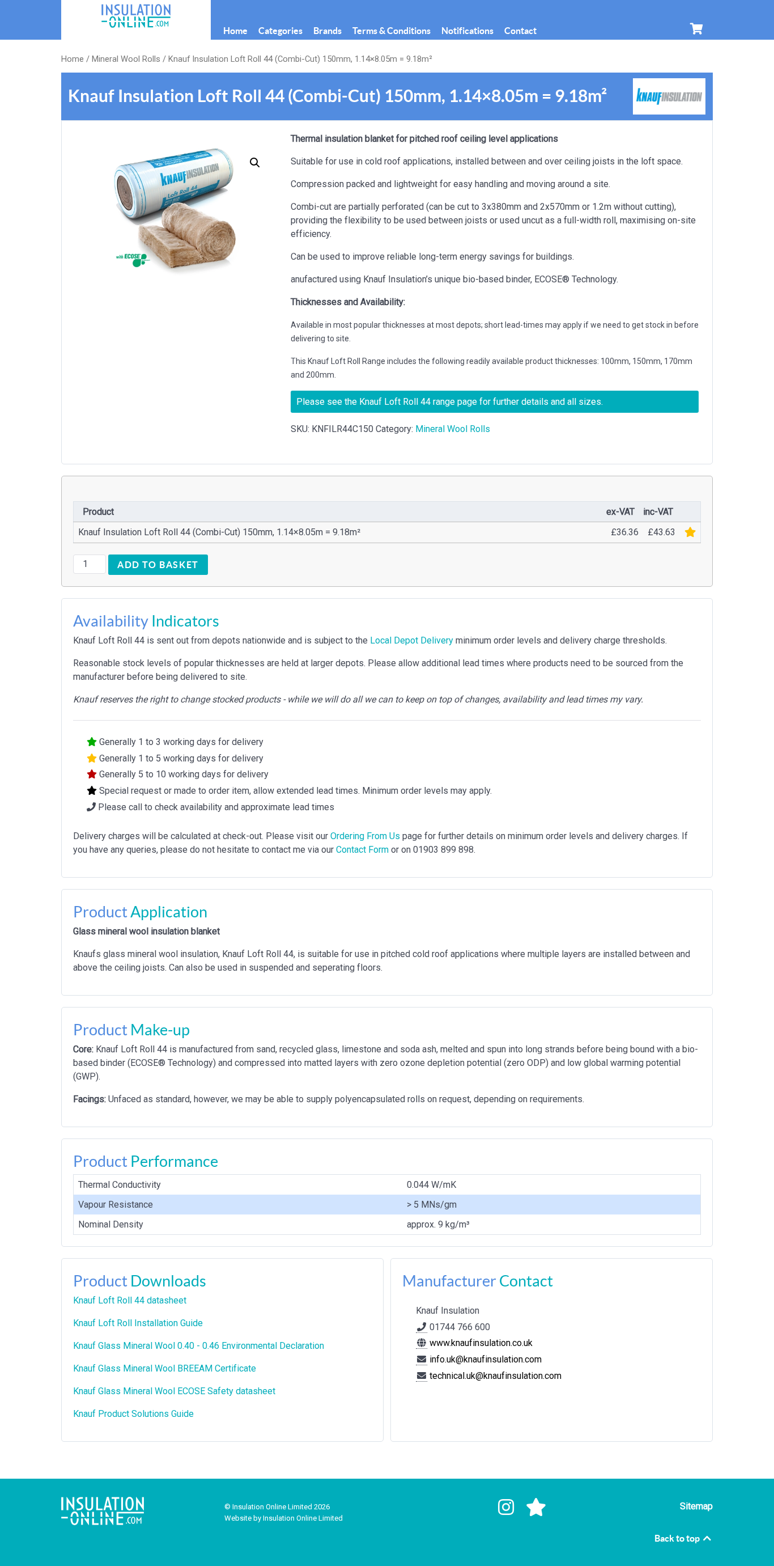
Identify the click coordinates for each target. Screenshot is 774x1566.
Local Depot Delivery (411, 640)
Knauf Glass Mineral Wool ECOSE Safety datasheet (174, 1391)
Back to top (677, 1538)
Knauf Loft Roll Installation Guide (138, 1323)
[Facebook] (477, 1507)
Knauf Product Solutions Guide (133, 1413)
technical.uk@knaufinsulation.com (495, 1375)
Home (72, 59)
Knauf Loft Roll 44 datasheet (129, 1300)
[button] (255, 163)
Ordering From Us (365, 836)
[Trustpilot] (536, 1507)
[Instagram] (508, 1507)
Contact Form (362, 849)
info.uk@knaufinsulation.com (485, 1359)
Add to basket (158, 565)
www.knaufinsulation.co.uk (480, 1343)
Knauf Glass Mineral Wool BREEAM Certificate (164, 1368)
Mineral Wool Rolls (126, 59)
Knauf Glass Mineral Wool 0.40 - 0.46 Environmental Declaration (198, 1345)
